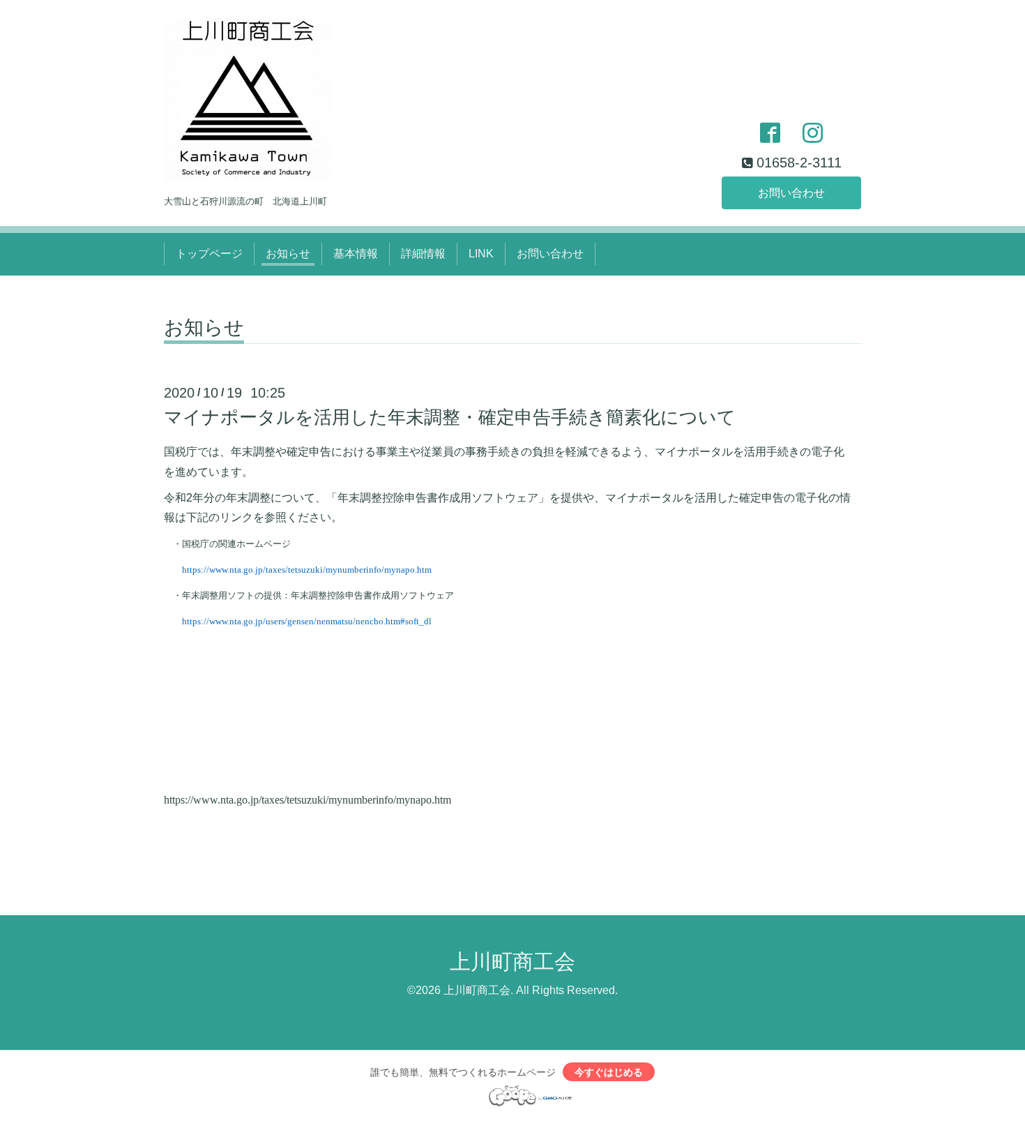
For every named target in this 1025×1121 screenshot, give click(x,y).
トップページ (209, 253)
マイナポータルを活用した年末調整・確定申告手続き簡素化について (450, 417)
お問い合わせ (791, 193)
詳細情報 (423, 253)
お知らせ (288, 253)
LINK (481, 253)
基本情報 (355, 253)
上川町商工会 (512, 961)
